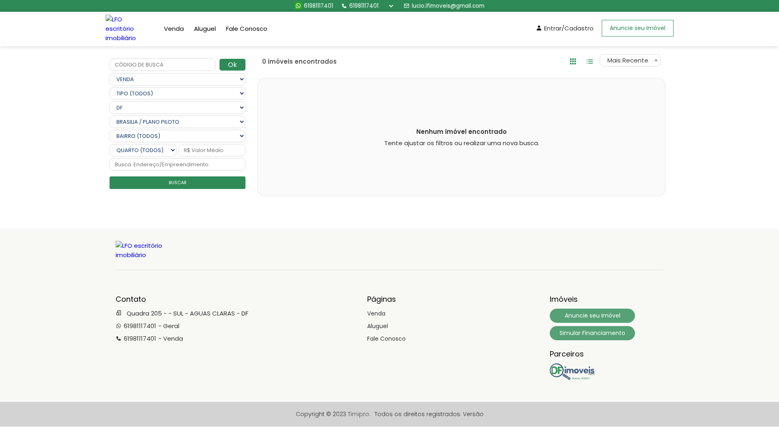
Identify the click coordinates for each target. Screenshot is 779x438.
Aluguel (205, 28)
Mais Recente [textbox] (627, 60)
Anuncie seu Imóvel (637, 28)
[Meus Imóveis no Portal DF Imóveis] (572, 378)
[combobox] (630, 60)
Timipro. (359, 414)
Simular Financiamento (592, 333)
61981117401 (318, 6)
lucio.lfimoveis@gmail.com (448, 6)
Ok (232, 64)
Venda (174, 28)
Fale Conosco (246, 28)
